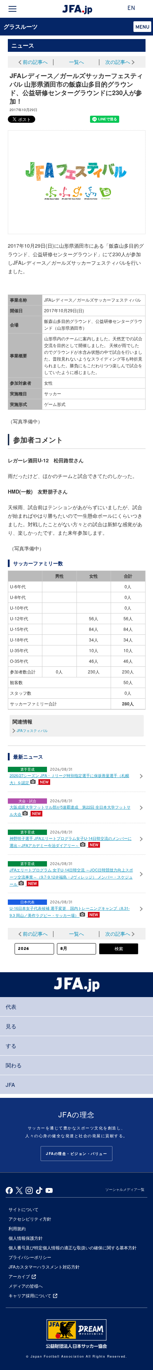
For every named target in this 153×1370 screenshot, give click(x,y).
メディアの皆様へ (26, 1286)
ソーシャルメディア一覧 (124, 1189)
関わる (14, 1065)
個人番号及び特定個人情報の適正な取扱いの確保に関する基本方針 (73, 1247)
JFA (10, 1084)
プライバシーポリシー (30, 1257)
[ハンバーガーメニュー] (12, 9)
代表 (11, 1006)
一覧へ (76, 61)
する (11, 1045)
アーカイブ (19, 1276)
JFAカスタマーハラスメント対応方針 (44, 1267)
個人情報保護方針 (26, 1238)
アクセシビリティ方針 (30, 1219)
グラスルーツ (21, 26)
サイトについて (23, 1209)
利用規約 (17, 1228)
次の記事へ (117, 61)
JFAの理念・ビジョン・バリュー (76, 1153)
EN (131, 8)
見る (11, 1026)
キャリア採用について (30, 1295)
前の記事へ (35, 61)
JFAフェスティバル (32, 730)
